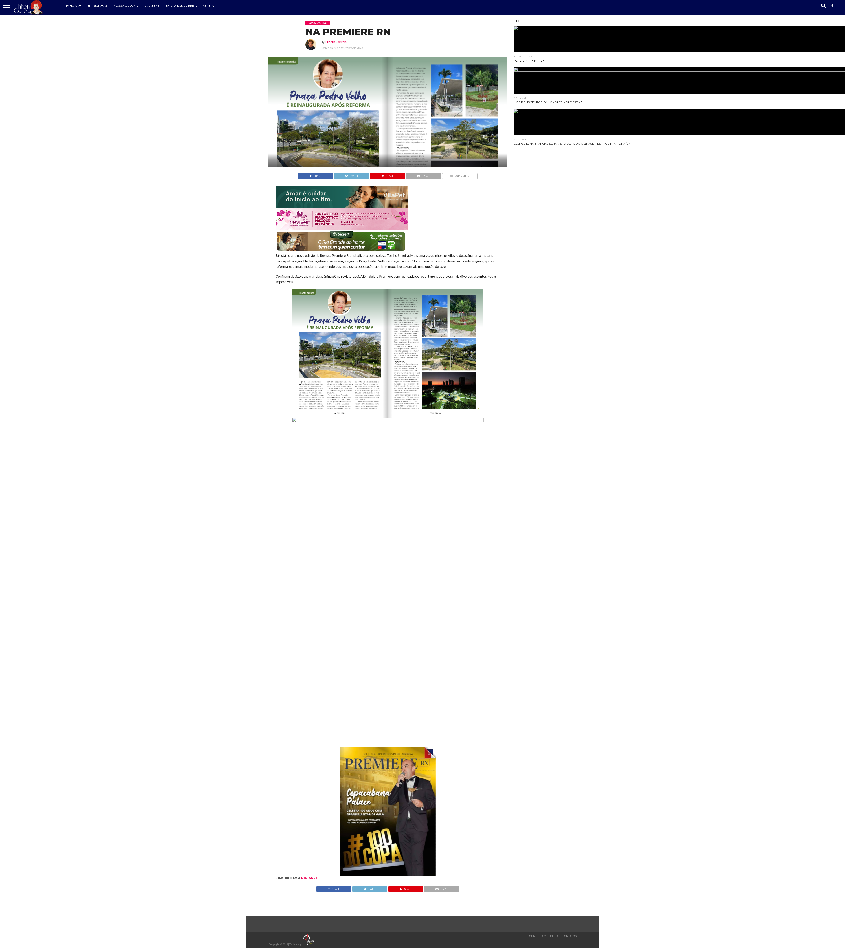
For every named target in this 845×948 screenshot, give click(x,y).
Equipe (532, 936)
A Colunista (550, 936)
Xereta (208, 5)
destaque (309, 877)
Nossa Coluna (125, 5)
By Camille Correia (181, 5)
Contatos (570, 936)
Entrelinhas (97, 5)
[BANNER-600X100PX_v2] (342, 228)
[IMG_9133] (342, 206)
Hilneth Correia (336, 42)
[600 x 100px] (342, 251)
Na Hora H (73, 5)
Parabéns (152, 5)
